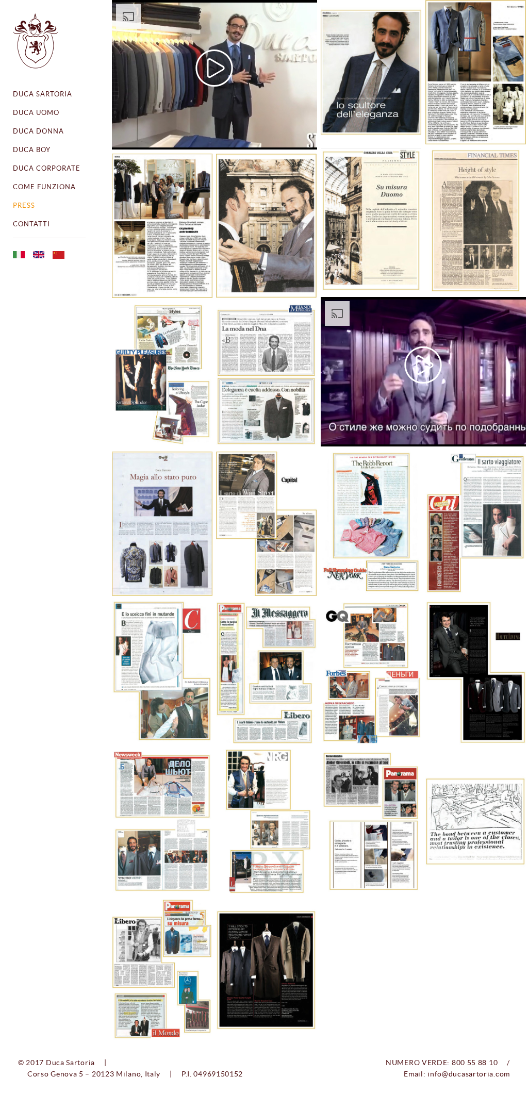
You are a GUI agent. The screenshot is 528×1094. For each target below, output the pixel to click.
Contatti (31, 224)
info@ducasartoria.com (468, 1074)
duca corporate (46, 168)
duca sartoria (42, 94)
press (24, 205)
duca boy (32, 150)
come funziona (44, 187)
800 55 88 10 (475, 1062)
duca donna (38, 131)
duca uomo (36, 113)
